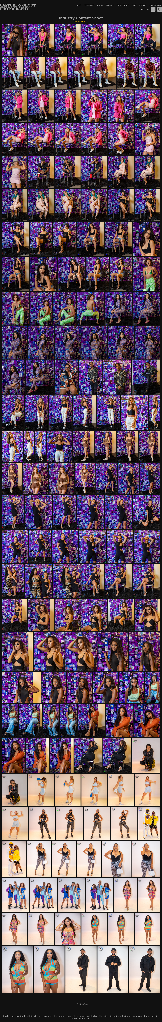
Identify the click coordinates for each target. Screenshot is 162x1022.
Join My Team (155, 5)
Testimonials (123, 5)
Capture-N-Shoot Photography (18, 7)
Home (78, 5)
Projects (110, 5)
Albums (100, 5)
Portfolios (89, 5)
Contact (142, 5)
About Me (145, 9)
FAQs (134, 5)
